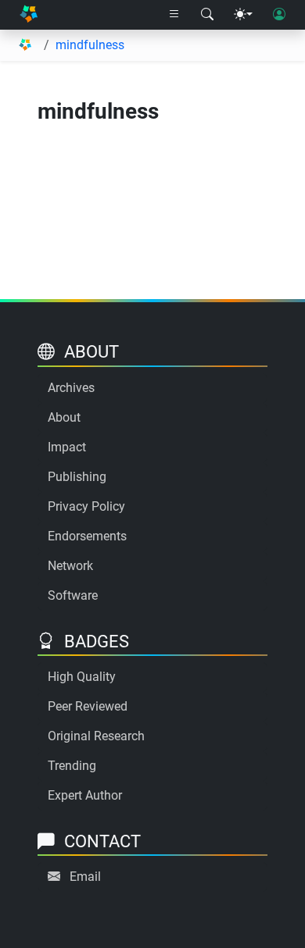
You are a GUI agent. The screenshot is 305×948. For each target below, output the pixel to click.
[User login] (279, 15)
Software (73, 595)
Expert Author (85, 795)
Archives (71, 387)
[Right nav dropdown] (174, 15)
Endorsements (87, 536)
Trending (72, 765)
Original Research (96, 736)
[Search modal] (207, 15)
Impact (67, 447)
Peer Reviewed (87, 706)
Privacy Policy (86, 506)
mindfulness (90, 44)
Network (70, 565)
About (64, 417)
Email (85, 876)
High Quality (82, 676)
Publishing (77, 476)
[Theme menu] (243, 15)
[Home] (28, 15)
